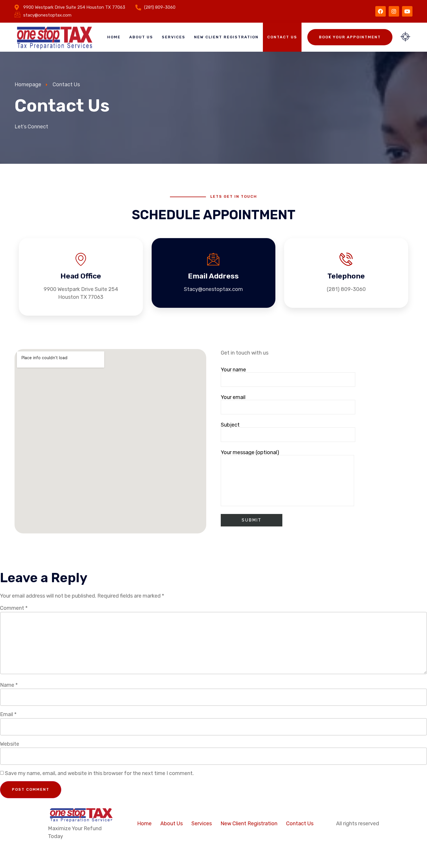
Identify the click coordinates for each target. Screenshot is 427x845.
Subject (230, 425)
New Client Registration (226, 37)
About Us (141, 37)
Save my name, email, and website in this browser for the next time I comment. (99, 773)
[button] (405, 37)
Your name (233, 370)
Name (9, 685)
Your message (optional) (250, 453)
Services (173, 37)
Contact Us (282, 37)
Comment (14, 608)
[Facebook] (380, 11)
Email (8, 714)
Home (114, 37)
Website (9, 744)
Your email (233, 397)
